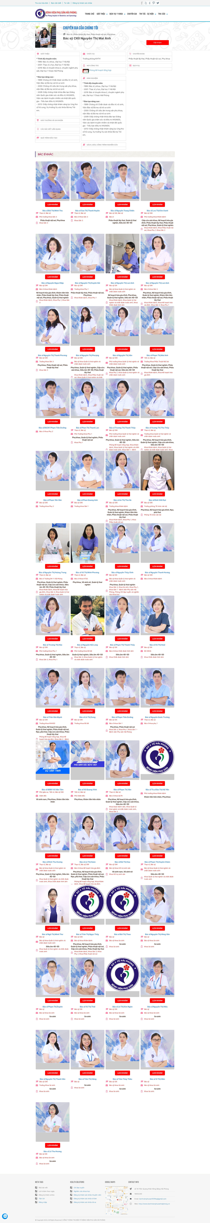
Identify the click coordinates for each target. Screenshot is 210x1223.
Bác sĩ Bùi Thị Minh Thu (53, 210)
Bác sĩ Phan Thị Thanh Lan (87, 428)
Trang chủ (89, 13)
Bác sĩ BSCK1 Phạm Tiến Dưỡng (52, 428)
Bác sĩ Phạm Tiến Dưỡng (122, 717)
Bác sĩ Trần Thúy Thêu (122, 1079)
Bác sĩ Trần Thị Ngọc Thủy (87, 934)
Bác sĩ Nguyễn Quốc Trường (157, 717)
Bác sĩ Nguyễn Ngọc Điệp (53, 283)
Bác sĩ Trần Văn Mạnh (52, 717)
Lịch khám (53, 204)
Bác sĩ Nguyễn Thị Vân (122, 355)
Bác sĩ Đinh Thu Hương (52, 862)
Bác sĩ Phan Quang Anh (87, 500)
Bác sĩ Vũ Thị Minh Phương (87, 572)
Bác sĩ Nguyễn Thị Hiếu (157, 1007)
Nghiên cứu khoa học (82, 1191)
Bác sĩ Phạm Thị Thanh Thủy (122, 645)
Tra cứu (161, 13)
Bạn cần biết (56, 3)
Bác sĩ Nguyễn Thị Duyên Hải (87, 283)
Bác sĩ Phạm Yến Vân (53, 500)
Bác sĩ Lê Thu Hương (53, 1151)
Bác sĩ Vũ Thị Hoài (157, 645)
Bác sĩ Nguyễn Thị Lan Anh (122, 283)
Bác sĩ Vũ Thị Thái (87, 1007)
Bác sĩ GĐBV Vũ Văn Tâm (52, 789)
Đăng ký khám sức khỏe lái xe (85, 1202)
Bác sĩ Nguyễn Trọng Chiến (122, 210)
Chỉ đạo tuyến (79, 1188)
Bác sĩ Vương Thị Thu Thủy (157, 428)
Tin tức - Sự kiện (146, 13)
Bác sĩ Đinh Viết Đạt (157, 500)
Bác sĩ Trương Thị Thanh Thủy (122, 428)
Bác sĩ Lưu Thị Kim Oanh (157, 210)
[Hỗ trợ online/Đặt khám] (5, 1216)
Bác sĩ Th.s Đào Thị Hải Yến (157, 789)
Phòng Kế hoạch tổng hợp (100, 70)
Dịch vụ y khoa (116, 13)
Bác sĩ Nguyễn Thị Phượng (87, 355)
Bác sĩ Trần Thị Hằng (87, 1079)
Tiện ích (42, 1199)
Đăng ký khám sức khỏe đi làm (85, 1199)
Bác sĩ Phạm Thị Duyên (53, 1007)
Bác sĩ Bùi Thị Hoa (122, 862)
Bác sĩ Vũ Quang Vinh (87, 789)
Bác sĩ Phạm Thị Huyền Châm (157, 862)
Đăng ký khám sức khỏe (82, 3)
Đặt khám (158, 42)
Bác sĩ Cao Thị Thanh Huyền (87, 210)
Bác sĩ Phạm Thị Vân (122, 789)
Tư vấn (67, 3)
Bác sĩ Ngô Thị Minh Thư (52, 934)
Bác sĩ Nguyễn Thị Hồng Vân (157, 934)
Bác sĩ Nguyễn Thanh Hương (157, 572)
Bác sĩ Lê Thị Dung (87, 717)
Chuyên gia (132, 13)
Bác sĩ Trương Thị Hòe (52, 645)
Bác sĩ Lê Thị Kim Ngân (122, 1007)
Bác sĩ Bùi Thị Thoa (122, 934)
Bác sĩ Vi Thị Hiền (157, 1079)
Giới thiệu (101, 13)
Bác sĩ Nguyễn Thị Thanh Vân (52, 1079)
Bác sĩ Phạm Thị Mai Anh (157, 355)
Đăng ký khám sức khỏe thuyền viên (87, 1195)
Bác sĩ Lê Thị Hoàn (88, 862)
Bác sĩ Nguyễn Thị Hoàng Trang (52, 572)
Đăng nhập (43, 1202)
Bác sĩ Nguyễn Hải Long (87, 645)
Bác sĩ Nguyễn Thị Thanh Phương (52, 355)
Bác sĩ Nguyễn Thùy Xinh (122, 572)
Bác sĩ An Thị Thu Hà (122, 500)
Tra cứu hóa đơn (41, 3)
